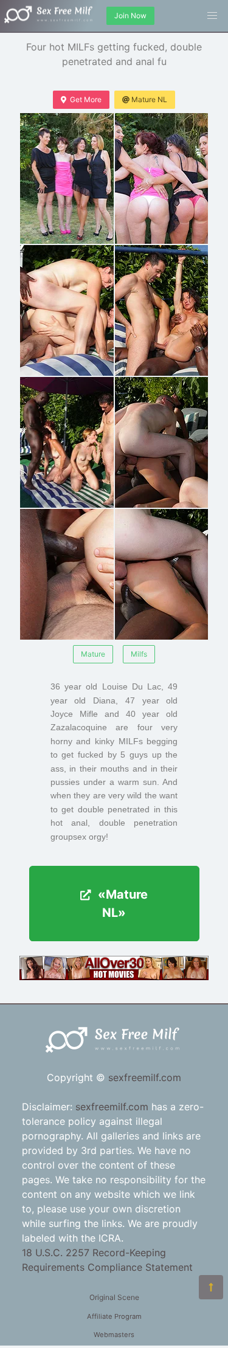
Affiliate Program (114, 1316)
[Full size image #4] (67, 442)
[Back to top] (211, 1287)
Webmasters (114, 1334)
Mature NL (149, 99)
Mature (93, 653)
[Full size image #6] (67, 574)
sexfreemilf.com (144, 1077)
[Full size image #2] (67, 310)
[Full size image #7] (162, 574)
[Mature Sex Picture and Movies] (114, 976)
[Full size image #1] (162, 178)
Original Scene (114, 1297)
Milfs (139, 653)
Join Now (130, 15)
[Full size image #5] (162, 442)
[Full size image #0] (67, 178)
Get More (86, 99)
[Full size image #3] (162, 310)
